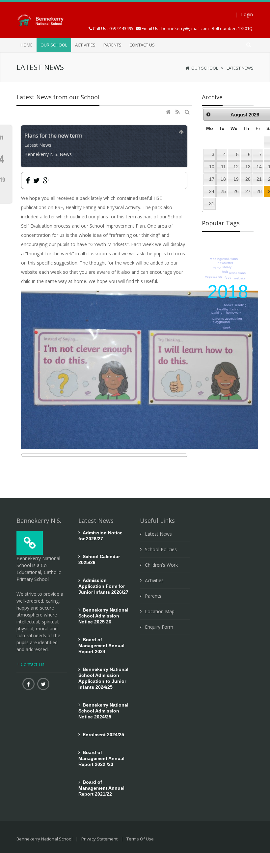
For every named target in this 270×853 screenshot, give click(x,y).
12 (236, 166)
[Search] (188, 112)
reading (241, 305)
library (227, 267)
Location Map (160, 611)
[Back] (181, 132)
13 (248, 166)
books (228, 305)
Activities (154, 580)
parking (217, 312)
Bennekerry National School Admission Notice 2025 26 (103, 615)
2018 (227, 291)
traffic (217, 268)
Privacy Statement (99, 839)
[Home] (169, 112)
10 (211, 166)
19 (236, 179)
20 (248, 179)
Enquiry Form (159, 627)
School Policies (161, 549)
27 (248, 191)
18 (223, 179)
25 (223, 191)
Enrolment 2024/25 (102, 734)
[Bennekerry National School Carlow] (46, 19)
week (226, 327)
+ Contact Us (30, 664)
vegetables (213, 276)
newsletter (225, 263)
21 (259, 179)
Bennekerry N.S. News (48, 154)
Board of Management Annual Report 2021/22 (101, 788)
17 (211, 179)
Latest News (240, 68)
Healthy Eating (228, 309)
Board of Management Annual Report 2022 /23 (101, 758)
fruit (225, 271)
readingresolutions (224, 259)
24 (211, 191)
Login (247, 14)
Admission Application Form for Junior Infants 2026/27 (103, 586)
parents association (227, 318)
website (240, 278)
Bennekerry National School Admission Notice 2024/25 (103, 710)
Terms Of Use (140, 839)
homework (233, 312)
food (228, 277)
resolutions (237, 273)
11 (223, 166)
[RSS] (178, 112)
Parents (153, 596)
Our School (204, 68)
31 (211, 203)
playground (221, 322)
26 (236, 191)
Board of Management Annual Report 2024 (101, 645)
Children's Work (161, 565)
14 (259, 166)
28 (259, 191)
